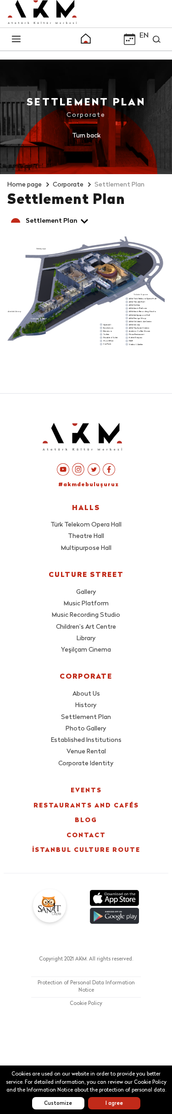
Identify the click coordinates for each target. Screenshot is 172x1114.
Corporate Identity (86, 764)
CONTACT (86, 836)
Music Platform (86, 604)
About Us (86, 694)
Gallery (86, 592)
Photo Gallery (86, 729)
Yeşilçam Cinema (86, 650)
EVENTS (86, 791)
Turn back (86, 135)
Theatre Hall (86, 536)
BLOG (86, 820)
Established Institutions (86, 740)
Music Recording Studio (86, 615)
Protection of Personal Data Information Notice (86, 987)
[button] (86, 40)
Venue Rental (86, 752)
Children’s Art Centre (86, 627)
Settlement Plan (86, 717)
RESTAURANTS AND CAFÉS (86, 806)
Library (86, 639)
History (86, 705)
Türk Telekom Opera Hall (86, 525)
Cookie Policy (86, 1003)
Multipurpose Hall (86, 548)
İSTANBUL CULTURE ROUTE (86, 850)
